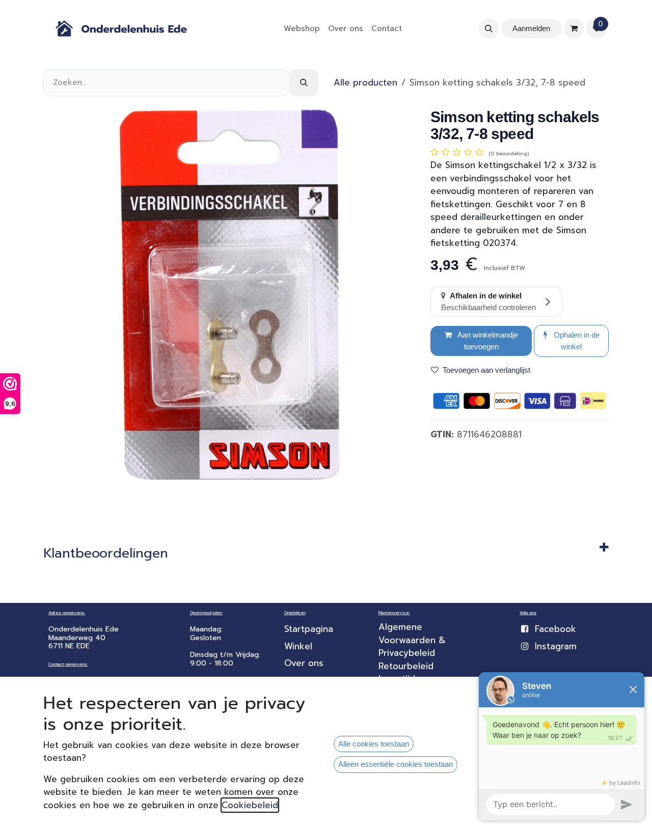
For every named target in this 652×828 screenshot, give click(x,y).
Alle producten (365, 82)
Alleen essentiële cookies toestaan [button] (395, 764)
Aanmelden (531, 28)
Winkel (298, 646)
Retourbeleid (405, 666)
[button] (489, 28)
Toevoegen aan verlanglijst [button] (486, 370)
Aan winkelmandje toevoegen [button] (487, 340)
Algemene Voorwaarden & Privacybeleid (413, 639)
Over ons (303, 663)
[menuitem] (302, 29)
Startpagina (308, 629)
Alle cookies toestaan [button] (373, 743)
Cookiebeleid (250, 805)
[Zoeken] (303, 82)
